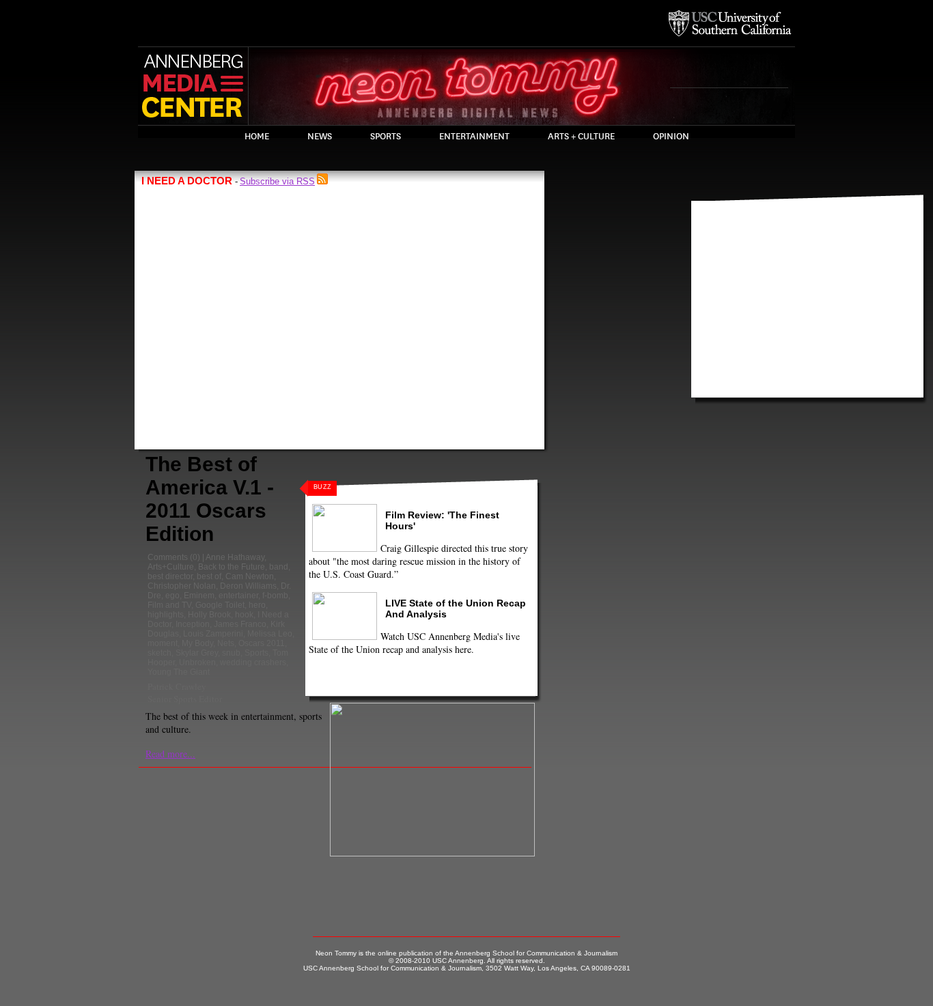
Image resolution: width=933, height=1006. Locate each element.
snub (231, 653)
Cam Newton (249, 576)
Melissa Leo (269, 634)
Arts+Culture (171, 567)
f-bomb (275, 595)
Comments (168, 557)
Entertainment (474, 136)
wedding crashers (253, 662)
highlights (166, 614)
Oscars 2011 (261, 643)
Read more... (170, 753)
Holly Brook (209, 614)
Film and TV (169, 605)
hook (244, 614)
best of (209, 576)
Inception (193, 624)
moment (163, 643)
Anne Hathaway (235, 557)
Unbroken (197, 662)
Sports (385, 136)
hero (257, 605)
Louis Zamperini (213, 634)
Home (257, 136)
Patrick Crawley (177, 686)
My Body (197, 643)
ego (172, 595)
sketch (159, 653)
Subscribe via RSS (277, 181)
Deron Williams (248, 586)
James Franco (240, 624)
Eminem (199, 595)
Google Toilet (220, 605)
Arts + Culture (581, 136)
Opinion (671, 136)
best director (170, 576)
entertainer (238, 595)
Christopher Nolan (182, 586)
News (319, 136)
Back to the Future (231, 567)
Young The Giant (179, 672)
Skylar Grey (197, 653)
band (278, 567)
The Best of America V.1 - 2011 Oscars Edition (209, 499)
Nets (225, 643)
